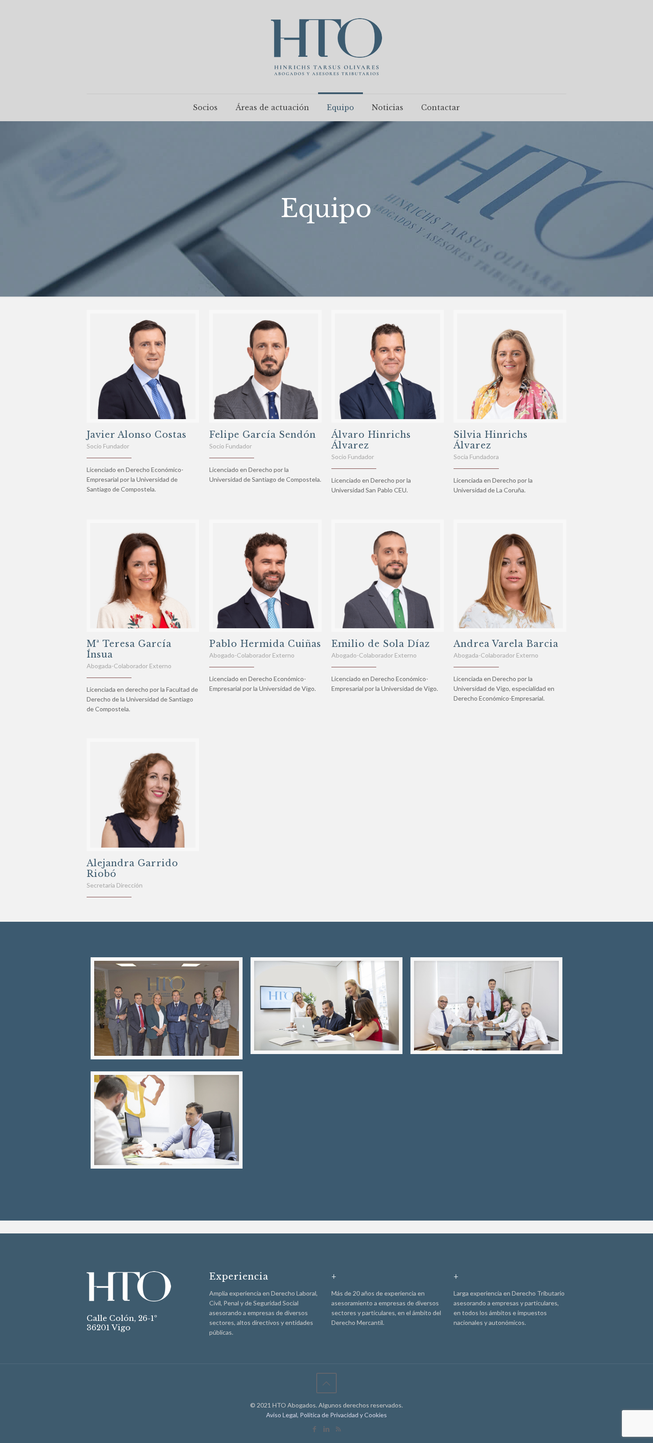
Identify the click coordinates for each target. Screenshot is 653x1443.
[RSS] (338, 1429)
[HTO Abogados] (326, 47)
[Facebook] (314, 1429)
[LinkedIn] (326, 1429)
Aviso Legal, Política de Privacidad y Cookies (326, 1415)
